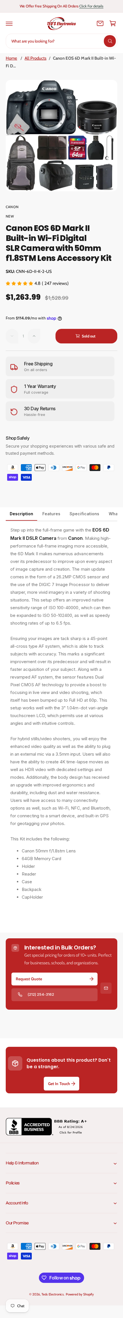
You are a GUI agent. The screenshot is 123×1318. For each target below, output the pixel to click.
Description (21, 513)
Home (11, 58)
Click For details (91, 6)
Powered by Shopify (80, 1294)
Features (51, 513)
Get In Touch (59, 1083)
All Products (35, 58)
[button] (9, 23)
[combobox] (61, 41)
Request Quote (29, 978)
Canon (12, 207)
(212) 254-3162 (40, 994)
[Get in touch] (100, 23)
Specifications (84, 513)
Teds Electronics (52, 1294)
